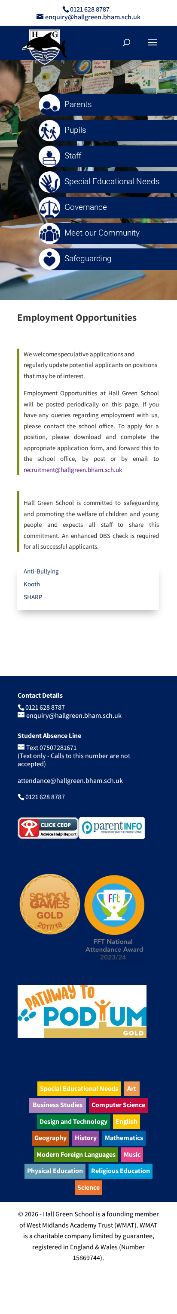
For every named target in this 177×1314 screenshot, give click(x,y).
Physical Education (55, 1170)
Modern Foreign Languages (76, 1154)
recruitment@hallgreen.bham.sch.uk (73, 470)
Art (131, 1088)
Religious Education (120, 1170)
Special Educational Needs (79, 1088)
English (126, 1121)
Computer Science (118, 1104)
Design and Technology (73, 1121)
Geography (50, 1137)
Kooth (32, 584)
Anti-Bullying (41, 571)
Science (88, 1187)
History (86, 1137)
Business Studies (57, 1104)
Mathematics (124, 1137)
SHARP (33, 597)
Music (132, 1154)
